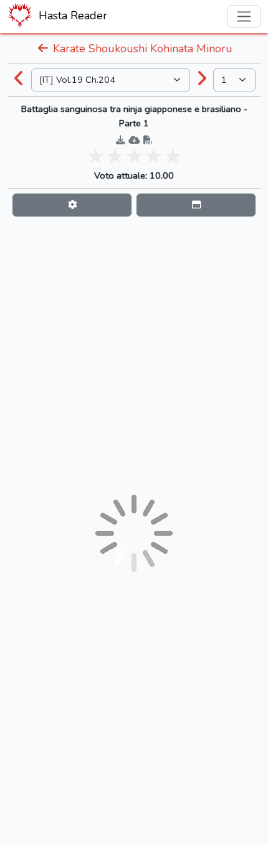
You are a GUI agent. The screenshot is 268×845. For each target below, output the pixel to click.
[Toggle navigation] (244, 16)
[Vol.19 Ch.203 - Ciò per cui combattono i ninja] (19, 80)
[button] (72, 205)
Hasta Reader (71, 15)
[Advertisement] (134, 355)
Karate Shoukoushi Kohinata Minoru (141, 48)
